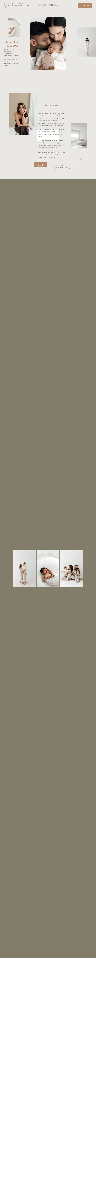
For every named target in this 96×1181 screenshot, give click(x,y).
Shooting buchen (84, 5)
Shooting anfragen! (40, 164)
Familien (72, 580)
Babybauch (24, 580)
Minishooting (7, 5)
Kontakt (5, 7)
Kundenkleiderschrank (17, 5)
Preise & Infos (19, 3)
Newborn (48, 580)
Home (5, 3)
